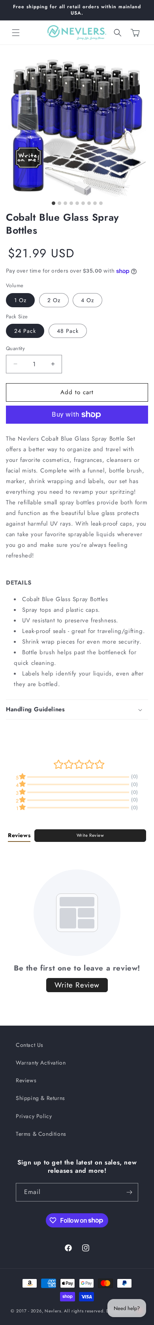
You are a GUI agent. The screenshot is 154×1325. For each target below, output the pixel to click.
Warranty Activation (41, 1063)
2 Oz (53, 300)
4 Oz (87, 300)
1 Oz (20, 300)
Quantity (15, 348)
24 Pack (25, 331)
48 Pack (68, 331)
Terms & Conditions (41, 1134)
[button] (15, 32)
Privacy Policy (34, 1116)
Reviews (26, 1080)
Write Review (90, 835)
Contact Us (29, 1045)
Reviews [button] (19, 835)
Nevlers (53, 1311)
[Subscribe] (129, 1192)
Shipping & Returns (40, 1098)
